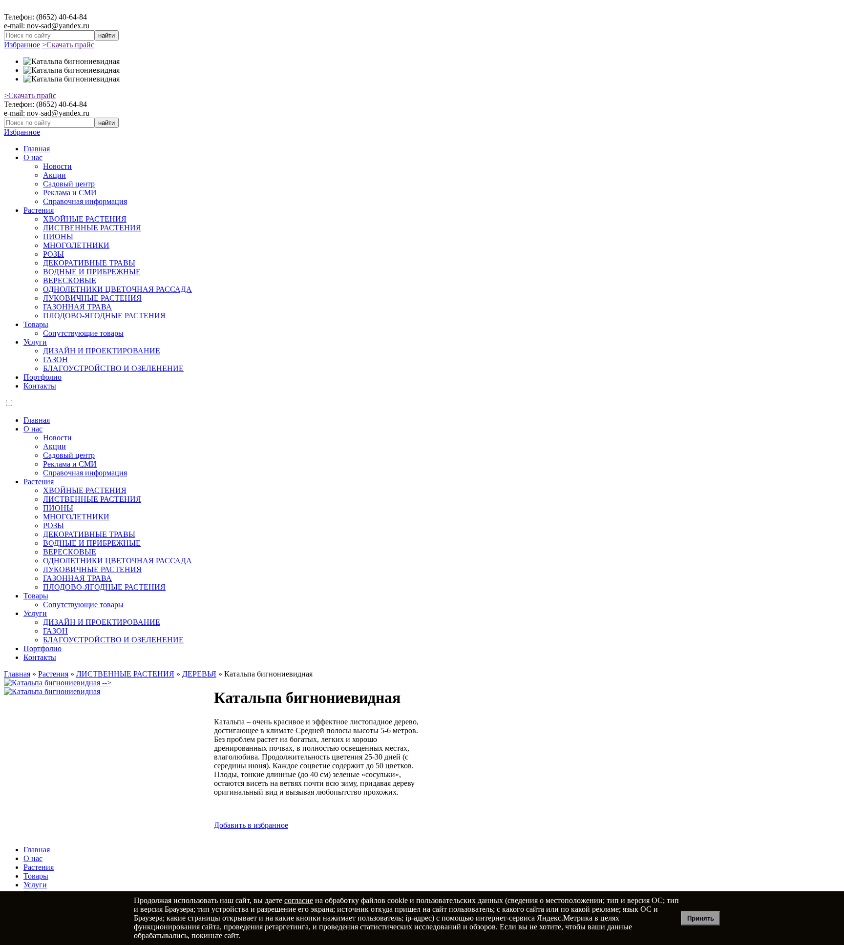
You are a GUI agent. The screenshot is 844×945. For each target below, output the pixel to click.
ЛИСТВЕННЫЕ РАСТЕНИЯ (92, 228)
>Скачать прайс (68, 45)
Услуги (35, 342)
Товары (35, 324)
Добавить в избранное (251, 825)
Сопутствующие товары (83, 333)
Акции (54, 175)
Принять (700, 918)
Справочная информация (85, 201)
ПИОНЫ (58, 236)
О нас (32, 157)
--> (105, 682)
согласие (298, 900)
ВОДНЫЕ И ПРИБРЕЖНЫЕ (92, 271)
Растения (38, 210)
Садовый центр (69, 184)
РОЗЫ (53, 254)
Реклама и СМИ (70, 192)
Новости (57, 166)
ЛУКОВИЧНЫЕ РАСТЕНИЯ (92, 298)
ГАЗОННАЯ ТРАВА (77, 307)
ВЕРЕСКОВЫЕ (69, 280)
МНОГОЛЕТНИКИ (76, 245)
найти (106, 35)
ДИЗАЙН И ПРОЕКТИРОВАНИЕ (101, 351)
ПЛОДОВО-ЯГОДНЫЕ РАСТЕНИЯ (104, 315)
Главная (36, 148)
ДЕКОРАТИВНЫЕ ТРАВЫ (89, 263)
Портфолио (42, 377)
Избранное (22, 45)
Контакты (39, 386)
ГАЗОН (55, 359)
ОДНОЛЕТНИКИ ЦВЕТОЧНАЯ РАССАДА (117, 289)
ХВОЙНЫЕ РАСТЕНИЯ (85, 219)
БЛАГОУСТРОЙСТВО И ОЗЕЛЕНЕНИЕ (113, 368)
